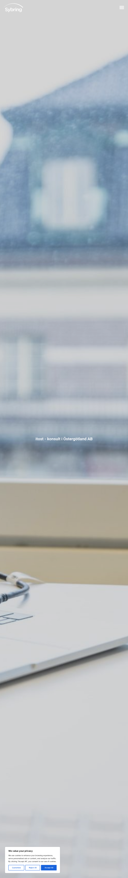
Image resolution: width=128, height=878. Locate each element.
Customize (16, 868)
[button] (122, 7)
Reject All (32, 868)
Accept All (49, 868)
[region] (32, 860)
